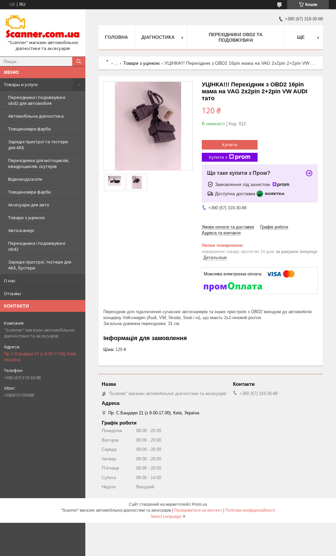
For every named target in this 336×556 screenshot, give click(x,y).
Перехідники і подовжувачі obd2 (36, 246)
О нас (9, 281)
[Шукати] (78, 61)
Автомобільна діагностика (36, 116)
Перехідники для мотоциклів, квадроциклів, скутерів (38, 163)
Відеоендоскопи (25, 179)
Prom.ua (199, 504)
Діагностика (158, 37)
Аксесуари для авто (28, 205)
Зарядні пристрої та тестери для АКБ (38, 145)
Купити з (218, 157)
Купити (229, 145)
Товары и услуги (21, 84)
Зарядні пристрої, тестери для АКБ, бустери (39, 265)
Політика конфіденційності (250, 510)
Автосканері (21, 230)
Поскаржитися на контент (198, 510)
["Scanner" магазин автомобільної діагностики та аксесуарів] (42, 27)
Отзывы (12, 293)
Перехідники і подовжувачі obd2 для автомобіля (36, 100)
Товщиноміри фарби (29, 129)
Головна (116, 37)
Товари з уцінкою (26, 217)
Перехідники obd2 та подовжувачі (235, 37)
